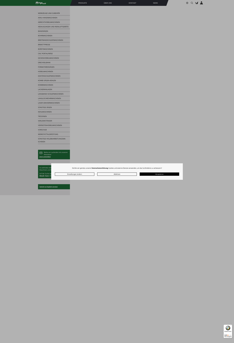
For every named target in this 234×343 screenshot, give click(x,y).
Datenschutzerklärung (100, 168)
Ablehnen (117, 174)
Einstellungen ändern (74, 174)
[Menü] (231, 326)
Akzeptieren (159, 174)
